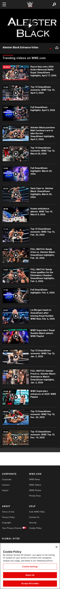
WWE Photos (35, 490)
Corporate (6, 479)
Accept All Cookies (30, 583)
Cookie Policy (35, 528)
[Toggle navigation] (4, 4)
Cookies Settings (30, 566)
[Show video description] (50, 47)
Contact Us (34, 517)
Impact (5, 490)
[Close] (56, 547)
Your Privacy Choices (9, 528)
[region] (30, 566)
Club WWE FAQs (36, 512)
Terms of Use (8, 512)
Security (33, 522)
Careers (5, 485)
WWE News (34, 479)
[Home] (30, 4)
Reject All (30, 575)
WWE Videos (35, 485)
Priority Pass (35, 496)
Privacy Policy (8, 517)
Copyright (6, 522)
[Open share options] (57, 47)
